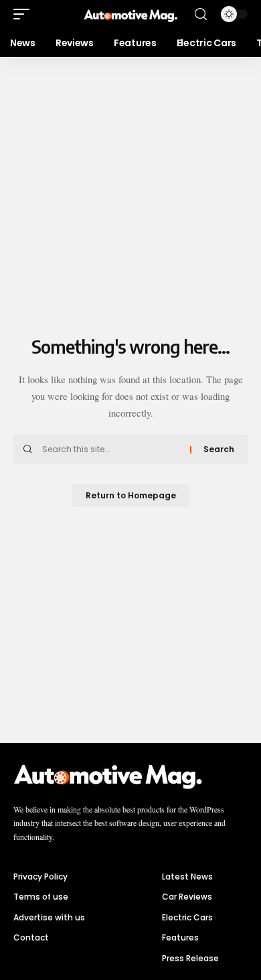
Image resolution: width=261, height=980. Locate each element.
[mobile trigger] (24, 14)
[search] (200, 14)
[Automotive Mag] (130, 14)
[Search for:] (111, 449)
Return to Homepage (131, 495)
